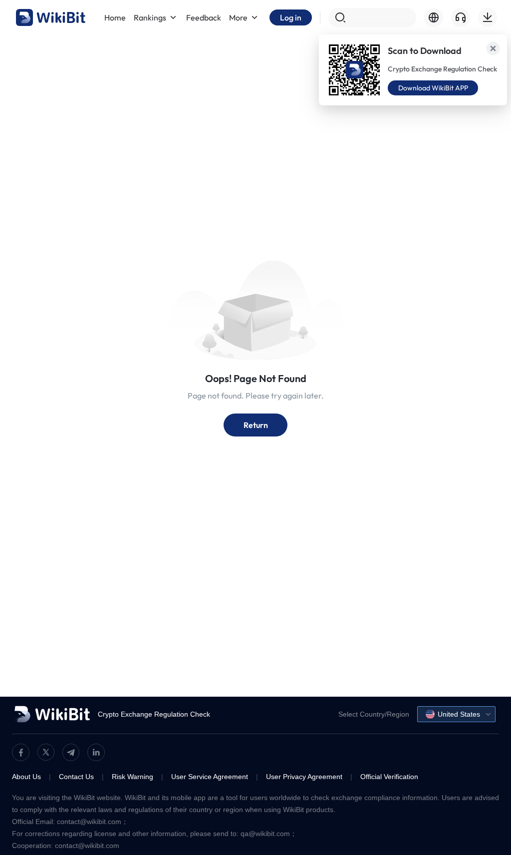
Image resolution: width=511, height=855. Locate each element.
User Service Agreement (209, 777)
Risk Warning (132, 777)
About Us (26, 777)
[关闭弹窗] (493, 48)
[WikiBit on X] (45, 752)
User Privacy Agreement (304, 777)
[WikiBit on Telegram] (70, 752)
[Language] (433, 17)
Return (256, 425)
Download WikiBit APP (433, 87)
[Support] (460, 17)
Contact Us (76, 777)
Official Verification (389, 777)
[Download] (487, 17)
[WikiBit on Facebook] (20, 752)
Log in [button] (290, 17)
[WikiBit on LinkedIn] (96, 752)
